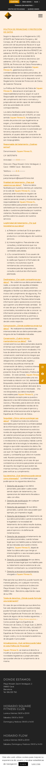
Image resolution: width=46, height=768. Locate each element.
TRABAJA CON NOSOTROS (24, 5)
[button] (42, 380)
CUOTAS (14, 2)
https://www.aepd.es (27, 619)
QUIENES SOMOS (33, 9)
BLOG (36, 2)
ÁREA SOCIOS (26, 2)
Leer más (36, 764)
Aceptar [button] (23, 764)
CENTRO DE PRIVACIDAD (16, 9)
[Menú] (39, 15)
